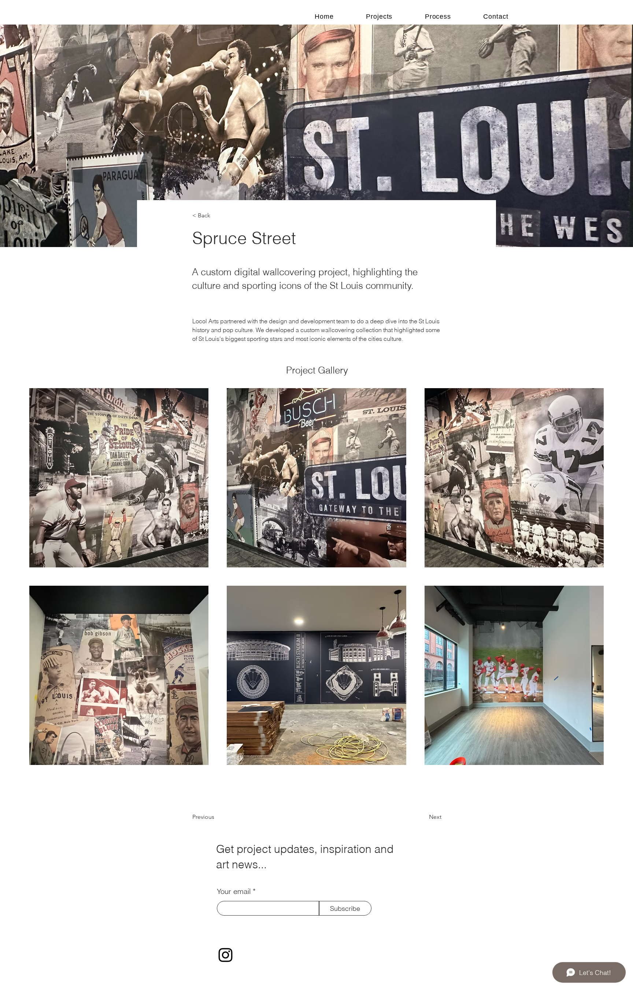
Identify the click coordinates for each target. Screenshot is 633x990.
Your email (234, 891)
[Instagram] (225, 955)
